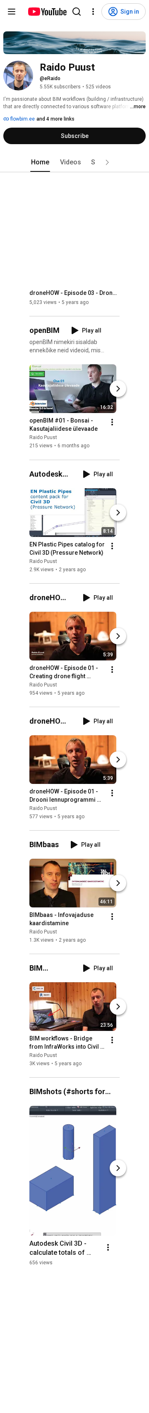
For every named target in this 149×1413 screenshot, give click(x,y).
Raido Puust (43, 438)
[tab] (40, 162)
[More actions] (112, 422)
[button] (107, 162)
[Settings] (93, 12)
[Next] (118, 389)
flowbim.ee (22, 119)
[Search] (77, 12)
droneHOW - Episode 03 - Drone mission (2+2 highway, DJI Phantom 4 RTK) (74, 293)
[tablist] (74, 162)
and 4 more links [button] (55, 119)
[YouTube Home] (47, 11)
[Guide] (12, 12)
